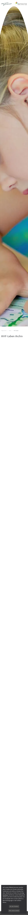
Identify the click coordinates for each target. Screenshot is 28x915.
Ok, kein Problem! (14, 906)
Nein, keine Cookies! (14, 910)
